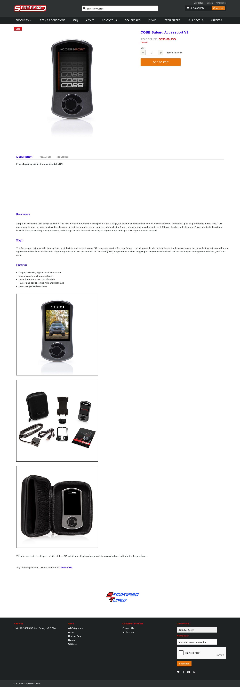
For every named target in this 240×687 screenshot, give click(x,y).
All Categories (75, 628)
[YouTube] (188, 672)
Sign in (210, 3)
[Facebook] (183, 672)
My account (221, 3)
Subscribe (184, 663)
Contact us (198, 3)
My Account (128, 632)
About (71, 632)
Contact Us (66, 567)
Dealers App (74, 636)
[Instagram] (178, 672)
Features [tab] (45, 156)
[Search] (84, 8)
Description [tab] (24, 156)
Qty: (143, 48)
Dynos (71, 640)
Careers (72, 644)
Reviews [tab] (63, 156)
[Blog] (194, 672)
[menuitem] (24, 20)
